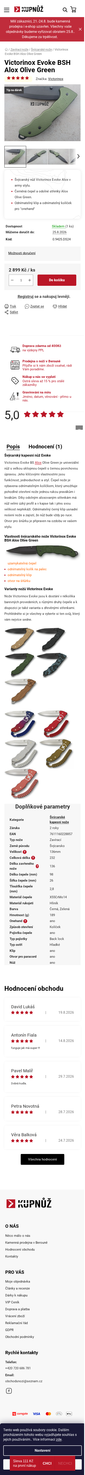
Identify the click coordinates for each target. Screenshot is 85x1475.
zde (58, 1439)
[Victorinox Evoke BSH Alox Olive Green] (20, 665)
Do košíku (57, 280)
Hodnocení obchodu (20, 1249)
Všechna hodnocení (42, 1159)
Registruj (26, 296)
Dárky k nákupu (16, 1295)
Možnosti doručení (22, 253)
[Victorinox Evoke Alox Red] (53, 724)
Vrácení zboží (15, 1316)
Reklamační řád (16, 1323)
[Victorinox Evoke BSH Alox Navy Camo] (52, 665)
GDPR (9, 1330)
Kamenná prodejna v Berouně (26, 1243)
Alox (38, 463)
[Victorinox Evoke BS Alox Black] (50, 640)
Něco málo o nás (17, 1236)
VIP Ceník (12, 1302)
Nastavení (42, 1450)
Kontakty (11, 1256)
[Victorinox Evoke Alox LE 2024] (56, 753)
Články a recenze (17, 1288)
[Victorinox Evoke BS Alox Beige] (19, 640)
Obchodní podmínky (19, 1337)
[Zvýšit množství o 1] (29, 280)
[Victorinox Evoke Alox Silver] (21, 753)
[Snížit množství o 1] (12, 280)
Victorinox (55, 79)
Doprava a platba (17, 1309)
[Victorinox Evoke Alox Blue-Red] (20, 724)
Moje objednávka (17, 1281)
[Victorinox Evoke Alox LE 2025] (21, 784)
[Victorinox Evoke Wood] (21, 691)
